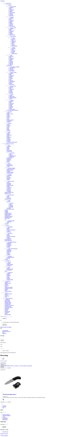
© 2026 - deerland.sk (4, 435)
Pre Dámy (6, 309)
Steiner (8, 227)
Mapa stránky (5, 419)
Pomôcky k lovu (8, 193)
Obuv (8, 118)
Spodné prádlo (11, 96)
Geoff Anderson (12, 12)
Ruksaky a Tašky (9, 181)
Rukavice (10, 100)
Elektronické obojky (8, 293)
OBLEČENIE (7, 3)
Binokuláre (9, 251)
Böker (8, 147)
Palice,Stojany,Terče (10, 169)
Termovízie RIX (8, 239)
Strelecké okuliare (8, 198)
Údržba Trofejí (7, 215)
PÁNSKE (8, 4)
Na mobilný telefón (10, 209)
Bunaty (8, 179)
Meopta (8, 235)
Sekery (7, 163)
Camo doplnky (12, 70)
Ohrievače (9, 140)
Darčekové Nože (8, 303)
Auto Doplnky (7, 218)
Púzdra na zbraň (10, 170)
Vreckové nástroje (12, 155)
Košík (1, 327)
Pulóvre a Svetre (11, 27)
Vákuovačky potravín (9, 287)
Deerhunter (11, 7)
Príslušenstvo (11, 156)
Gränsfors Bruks (10, 165)
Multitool (11, 154)
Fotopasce (8, 174)
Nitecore (8, 262)
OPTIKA (6, 225)
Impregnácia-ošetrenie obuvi (12, 142)
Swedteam (11, 10)
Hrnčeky (6, 284)
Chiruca (8, 133)
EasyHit (8, 258)
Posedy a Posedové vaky (9, 192)
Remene (8, 171)
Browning (11, 64)
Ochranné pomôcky (8, 214)
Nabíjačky (9, 275)
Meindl (8, 134)
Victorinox (9, 146)
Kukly (8, 252)
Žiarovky (8, 278)
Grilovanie (7, 285)
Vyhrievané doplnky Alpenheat (12, 110)
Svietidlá (8, 263)
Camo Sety (11, 68)
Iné (5, 219)
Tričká (12, 37)
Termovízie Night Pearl (10, 242)
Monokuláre (9, 243)
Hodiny (6, 313)
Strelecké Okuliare (10, 172)
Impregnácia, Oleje (8, 217)
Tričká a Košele (11, 36)
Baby (8, 128)
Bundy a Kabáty (11, 6)
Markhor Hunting (10, 185)
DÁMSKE (8, 111)
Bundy (8, 112)
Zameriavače (9, 245)
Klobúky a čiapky (12, 72)
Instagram (4, 405)
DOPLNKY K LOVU (8, 143)
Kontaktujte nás (5, 418)
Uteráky (10, 98)
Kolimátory (8, 256)
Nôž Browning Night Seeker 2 (9, 394)
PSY (5, 292)
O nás (4, 416)
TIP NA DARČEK (8, 298)
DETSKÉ (8, 123)
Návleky (8, 141)
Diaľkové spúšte (10, 279)
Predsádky (9, 244)
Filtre (8, 276)
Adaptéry (8, 246)
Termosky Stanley (8, 302)
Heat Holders (11, 84)
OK (2, 340)
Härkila (10, 11)
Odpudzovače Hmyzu (9, 216)
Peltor (8, 195)
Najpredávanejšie (3, 365)
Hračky (8, 129)
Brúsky (8, 160)
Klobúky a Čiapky (10, 119)
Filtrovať (2, 366)
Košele (12, 47)
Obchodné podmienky (7, 415)
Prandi (8, 166)
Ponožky (10, 94)
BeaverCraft (9, 150)
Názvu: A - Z (13, 365)
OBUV (8, 132)
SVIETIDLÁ (7, 260)
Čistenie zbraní (9, 173)
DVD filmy (7, 312)
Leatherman (10, 152)
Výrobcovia (5, 417)
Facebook (4, 406)
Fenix (7, 266)
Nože (7, 145)
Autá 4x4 (6, 223)
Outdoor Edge (9, 157)
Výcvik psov (7, 295)
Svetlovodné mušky (10, 257)
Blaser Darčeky (7, 301)
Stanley (6, 290)
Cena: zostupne (29, 365)
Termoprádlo (9, 65)
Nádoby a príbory (8, 283)
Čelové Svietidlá (10, 264)
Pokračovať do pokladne (7, 327)
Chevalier (11, 13)
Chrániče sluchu (9, 194)
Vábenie (6, 211)
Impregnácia (11, 15)
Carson (8, 230)
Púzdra (8, 161)
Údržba (8, 277)
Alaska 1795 (11, 9)
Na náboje (9, 208)
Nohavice (10, 17)
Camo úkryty (11, 69)
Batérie (8, 274)
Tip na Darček (7, 300)
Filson (13, 43)
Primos (10, 83)
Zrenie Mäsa (9, 221)
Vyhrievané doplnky (12, 97)
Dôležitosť (3, 364)
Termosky (6, 282)
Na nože (8, 201)
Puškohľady (8, 233)
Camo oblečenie (12, 67)
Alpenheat (11, 62)
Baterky (8, 267)
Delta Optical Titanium (11, 229)
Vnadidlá (6, 212)
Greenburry (9, 191)
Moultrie (8, 178)
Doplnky (8, 121)
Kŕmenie (6, 210)
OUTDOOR (6, 281)
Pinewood (11, 14)
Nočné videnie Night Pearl (11, 248)
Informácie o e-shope (4, 433)
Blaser (10, 8)
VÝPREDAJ (7, 299)
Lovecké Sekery (8, 304)
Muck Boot (9, 137)
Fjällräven (11, 23)
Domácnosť (7, 308)
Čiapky (8, 126)
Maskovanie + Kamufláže (13, 66)
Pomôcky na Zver (8, 213)
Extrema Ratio (9, 151)
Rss (3, 407)
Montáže (6, 259)
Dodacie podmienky (6, 414)
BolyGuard (9, 177)
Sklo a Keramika (8, 314)
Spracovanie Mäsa (9, 220)
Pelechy (6, 294)
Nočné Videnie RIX (8, 240)
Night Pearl (9, 231)
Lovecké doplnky (8, 306)
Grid (3, 358)
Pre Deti (6, 310)
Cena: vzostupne (23, 365)
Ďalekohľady (9, 226)
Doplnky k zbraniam (10, 168)
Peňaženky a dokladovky (9, 305)
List (3, 359)
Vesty (9, 55)
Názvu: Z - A (18, 365)
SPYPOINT (9, 175)
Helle (8, 149)
